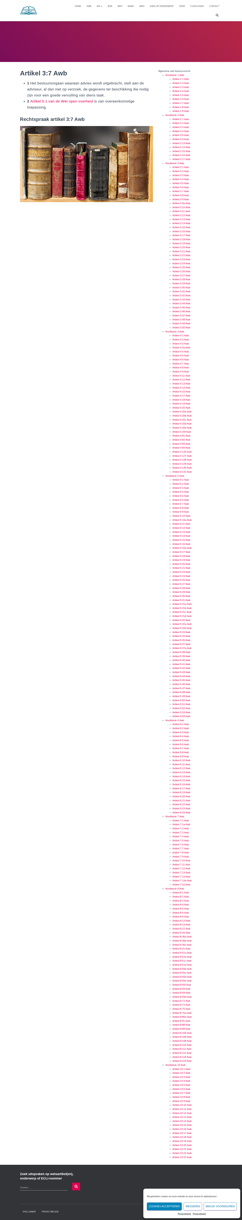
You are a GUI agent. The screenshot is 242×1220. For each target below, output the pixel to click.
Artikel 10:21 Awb (182, 1149)
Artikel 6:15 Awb (181, 780)
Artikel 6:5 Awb (180, 740)
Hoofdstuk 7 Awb (174, 816)
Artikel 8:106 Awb (182, 1036)
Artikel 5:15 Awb (181, 539)
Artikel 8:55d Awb (182, 976)
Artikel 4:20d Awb (182, 423)
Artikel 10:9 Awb (181, 1101)
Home (78, 6)
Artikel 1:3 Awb (180, 87)
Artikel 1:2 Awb (180, 83)
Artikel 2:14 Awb (181, 147)
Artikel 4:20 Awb (181, 407)
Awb (88, 6)
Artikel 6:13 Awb (181, 772)
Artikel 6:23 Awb (181, 808)
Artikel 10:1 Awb (181, 1069)
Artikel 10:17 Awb (182, 1133)
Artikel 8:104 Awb (182, 1032)
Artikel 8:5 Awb (180, 908)
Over (182, 6)
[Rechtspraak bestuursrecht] (28, 10)
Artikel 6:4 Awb (180, 736)
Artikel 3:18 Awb (181, 239)
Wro (141, 6)
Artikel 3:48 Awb (181, 319)
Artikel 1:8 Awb (180, 107)
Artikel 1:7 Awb (180, 103)
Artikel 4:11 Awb (181, 375)
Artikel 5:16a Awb (182, 547)
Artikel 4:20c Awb (182, 419)
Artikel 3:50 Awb (181, 327)
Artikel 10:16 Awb (182, 1129)
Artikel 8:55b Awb (182, 968)
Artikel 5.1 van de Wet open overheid (61, 101)
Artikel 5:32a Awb (182, 624)
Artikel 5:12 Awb (181, 527)
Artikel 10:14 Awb (182, 1121)
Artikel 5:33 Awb (181, 632)
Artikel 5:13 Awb (181, 532)
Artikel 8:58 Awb (181, 988)
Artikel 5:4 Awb (180, 491)
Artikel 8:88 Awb (181, 1024)
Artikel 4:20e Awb (182, 427)
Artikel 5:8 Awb (180, 507)
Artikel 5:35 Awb (181, 640)
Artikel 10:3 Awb (181, 1077)
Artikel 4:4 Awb (180, 351)
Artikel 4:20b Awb (182, 415)
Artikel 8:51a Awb (182, 952)
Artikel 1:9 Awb (180, 111)
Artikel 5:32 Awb (181, 620)
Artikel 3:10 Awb (181, 207)
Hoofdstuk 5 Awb (174, 475)
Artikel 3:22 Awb (181, 255)
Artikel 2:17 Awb (181, 159)
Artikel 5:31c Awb (182, 612)
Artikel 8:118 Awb (182, 1057)
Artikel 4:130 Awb (182, 467)
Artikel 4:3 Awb (180, 343)
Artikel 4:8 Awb (180, 367)
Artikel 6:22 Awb (181, 804)
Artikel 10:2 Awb (181, 1072)
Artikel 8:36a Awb (182, 936)
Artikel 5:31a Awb (182, 604)
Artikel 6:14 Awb (181, 776)
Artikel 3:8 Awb (180, 195)
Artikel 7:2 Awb (180, 828)
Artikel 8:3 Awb (180, 900)
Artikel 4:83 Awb (181, 443)
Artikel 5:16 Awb (181, 544)
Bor (110, 6)
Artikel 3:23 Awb (181, 259)
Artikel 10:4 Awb (181, 1080)
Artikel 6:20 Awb (181, 796)
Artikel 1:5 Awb (180, 95)
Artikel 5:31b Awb (182, 608)
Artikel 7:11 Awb (181, 864)
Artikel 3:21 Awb (181, 251)
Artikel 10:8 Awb (181, 1097)
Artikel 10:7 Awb (181, 1092)
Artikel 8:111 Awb (181, 1048)
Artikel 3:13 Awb (181, 219)
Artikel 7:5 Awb (180, 840)
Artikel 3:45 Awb (181, 307)
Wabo (131, 6)
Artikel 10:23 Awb (182, 1157)
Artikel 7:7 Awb (180, 848)
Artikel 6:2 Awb (180, 728)
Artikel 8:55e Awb (182, 980)
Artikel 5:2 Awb (180, 483)
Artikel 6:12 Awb (181, 768)
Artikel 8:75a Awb (182, 1012)
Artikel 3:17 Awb (181, 235)
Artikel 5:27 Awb (181, 584)
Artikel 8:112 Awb (182, 1052)
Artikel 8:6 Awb (180, 912)
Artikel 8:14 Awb (181, 924)
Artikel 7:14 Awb (181, 876)
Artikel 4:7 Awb (180, 363)
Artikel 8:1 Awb (180, 892)
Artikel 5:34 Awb (181, 636)
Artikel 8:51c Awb (182, 960)
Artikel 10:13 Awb (182, 1117)
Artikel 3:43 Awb (181, 299)
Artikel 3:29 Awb (181, 283)
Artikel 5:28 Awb (181, 588)
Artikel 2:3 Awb (180, 127)
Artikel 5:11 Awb (181, 523)
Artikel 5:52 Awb (181, 708)
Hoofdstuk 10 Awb (175, 1065)
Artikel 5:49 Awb (181, 696)
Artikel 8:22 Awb (181, 928)
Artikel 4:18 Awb (181, 399)
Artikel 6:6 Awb (180, 744)
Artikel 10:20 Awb (182, 1145)
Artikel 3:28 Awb (181, 279)
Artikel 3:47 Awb (181, 315)
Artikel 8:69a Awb (182, 996)
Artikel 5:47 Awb (181, 688)
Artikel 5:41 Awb (181, 664)
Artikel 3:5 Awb (180, 183)
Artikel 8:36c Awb (182, 944)
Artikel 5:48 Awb (181, 692)
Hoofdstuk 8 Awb (174, 888)
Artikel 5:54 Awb (181, 716)
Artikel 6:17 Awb (181, 788)
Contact (214, 6)
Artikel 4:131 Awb (182, 471)
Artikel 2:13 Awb (181, 143)
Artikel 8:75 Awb (181, 1008)
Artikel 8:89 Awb (181, 1028)
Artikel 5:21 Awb (181, 567)
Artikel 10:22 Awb (182, 1153)
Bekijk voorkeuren (220, 1206)
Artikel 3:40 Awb (181, 287)
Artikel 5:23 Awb (181, 572)
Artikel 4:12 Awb (181, 379)
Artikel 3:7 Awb (180, 191)
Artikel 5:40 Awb (181, 660)
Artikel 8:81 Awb (181, 1020)
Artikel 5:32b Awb (182, 628)
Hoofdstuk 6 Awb (174, 720)
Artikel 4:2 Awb (180, 339)
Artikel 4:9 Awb (180, 371)
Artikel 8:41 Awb (181, 948)
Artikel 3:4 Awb (180, 179)
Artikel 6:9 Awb (180, 756)
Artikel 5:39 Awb (181, 656)
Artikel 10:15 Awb (182, 1125)
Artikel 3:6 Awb (180, 187)
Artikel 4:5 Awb (180, 355)
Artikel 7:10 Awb (181, 860)
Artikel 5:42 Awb (181, 668)
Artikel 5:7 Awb (180, 503)
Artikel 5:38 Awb (181, 652)
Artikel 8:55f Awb (181, 984)
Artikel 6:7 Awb (180, 748)
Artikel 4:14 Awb (181, 387)
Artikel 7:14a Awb (182, 880)
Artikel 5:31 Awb (181, 600)
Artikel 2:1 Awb (180, 119)
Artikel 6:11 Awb (181, 764)
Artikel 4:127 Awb (182, 455)
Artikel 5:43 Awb (181, 672)
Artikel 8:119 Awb (182, 1060)
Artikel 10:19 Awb (182, 1141)
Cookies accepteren (164, 1206)
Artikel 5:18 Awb (181, 556)
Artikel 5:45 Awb (181, 680)
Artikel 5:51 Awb (181, 704)
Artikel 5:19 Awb (181, 559)
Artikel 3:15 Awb (181, 227)
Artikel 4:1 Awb (180, 335)
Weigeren (192, 1206)
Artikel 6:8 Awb (180, 752)
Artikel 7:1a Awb (181, 824)
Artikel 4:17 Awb (181, 395)
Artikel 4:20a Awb (182, 411)
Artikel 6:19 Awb (181, 792)
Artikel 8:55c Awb (182, 972)
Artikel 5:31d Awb (182, 616)
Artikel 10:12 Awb (182, 1113)
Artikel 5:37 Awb (181, 644)
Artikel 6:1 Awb (180, 724)
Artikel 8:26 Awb (181, 932)
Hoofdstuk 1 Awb (174, 75)
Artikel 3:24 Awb (181, 263)
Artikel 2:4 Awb (180, 131)
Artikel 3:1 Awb (180, 167)
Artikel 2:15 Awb (181, 151)
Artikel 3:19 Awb (181, 243)
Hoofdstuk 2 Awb (174, 115)
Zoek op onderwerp (162, 6)
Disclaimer (29, 1211)
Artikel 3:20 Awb (181, 247)
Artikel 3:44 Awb (181, 303)
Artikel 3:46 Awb (181, 311)
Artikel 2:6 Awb (180, 139)
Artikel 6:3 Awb (180, 732)
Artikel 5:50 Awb (181, 700)
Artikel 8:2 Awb (180, 896)
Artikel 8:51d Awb (182, 964)
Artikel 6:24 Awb (181, 812)
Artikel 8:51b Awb (182, 956)
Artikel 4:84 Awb (181, 447)
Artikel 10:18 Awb (182, 1137)
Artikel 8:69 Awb (181, 992)
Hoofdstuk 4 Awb (174, 331)
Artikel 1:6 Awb (180, 99)
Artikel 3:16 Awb (181, 231)
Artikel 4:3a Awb (181, 347)
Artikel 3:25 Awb (181, 267)
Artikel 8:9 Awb (180, 916)
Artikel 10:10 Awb (182, 1105)
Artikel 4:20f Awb (181, 431)
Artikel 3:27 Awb (181, 275)
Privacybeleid (184, 1214)
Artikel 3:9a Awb (181, 203)
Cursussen (197, 6)
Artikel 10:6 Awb (181, 1089)
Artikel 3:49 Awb (181, 323)
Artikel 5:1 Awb (180, 479)
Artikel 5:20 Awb (181, 564)
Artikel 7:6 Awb (180, 844)
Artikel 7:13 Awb (181, 872)
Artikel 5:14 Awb (181, 535)
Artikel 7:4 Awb (180, 836)
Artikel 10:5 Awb (181, 1085)
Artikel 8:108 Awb (182, 1040)
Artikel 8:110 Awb (182, 1045)
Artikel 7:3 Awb (180, 832)
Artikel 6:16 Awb (181, 784)
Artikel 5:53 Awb (181, 712)
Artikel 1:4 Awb (180, 91)
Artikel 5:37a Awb (182, 648)
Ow (99, 6)
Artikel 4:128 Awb (182, 459)
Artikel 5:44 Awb (181, 676)
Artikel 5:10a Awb (182, 519)
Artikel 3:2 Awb (180, 171)
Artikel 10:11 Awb (182, 1109)
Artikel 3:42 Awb (181, 295)
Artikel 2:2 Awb (180, 123)
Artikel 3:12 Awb (181, 215)
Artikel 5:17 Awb (181, 552)
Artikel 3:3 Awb (180, 175)
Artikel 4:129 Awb (182, 463)
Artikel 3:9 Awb (180, 199)
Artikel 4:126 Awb (182, 451)
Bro (120, 6)
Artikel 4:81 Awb (181, 435)
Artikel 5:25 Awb (181, 579)
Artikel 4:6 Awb (180, 359)
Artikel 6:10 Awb (181, 760)
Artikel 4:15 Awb (181, 391)
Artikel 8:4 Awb (180, 904)
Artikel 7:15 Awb (181, 884)
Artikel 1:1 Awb (180, 79)
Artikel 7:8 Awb (180, 852)
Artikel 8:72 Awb (181, 1000)
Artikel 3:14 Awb (181, 223)
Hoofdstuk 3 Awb (174, 163)
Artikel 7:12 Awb (181, 868)
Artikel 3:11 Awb (181, 211)
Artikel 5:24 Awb (181, 576)
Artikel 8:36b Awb (182, 940)
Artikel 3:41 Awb (181, 291)
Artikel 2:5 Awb (180, 135)
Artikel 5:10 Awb (181, 515)
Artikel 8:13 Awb (181, 920)
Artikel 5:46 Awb (181, 684)
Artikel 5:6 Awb (180, 499)
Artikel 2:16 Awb (181, 155)
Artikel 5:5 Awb (180, 495)
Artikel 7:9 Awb (180, 856)
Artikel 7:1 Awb (180, 820)
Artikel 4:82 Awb (181, 439)
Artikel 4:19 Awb (181, 403)
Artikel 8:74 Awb (181, 1004)
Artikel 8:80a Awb (182, 1016)
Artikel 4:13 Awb (181, 383)
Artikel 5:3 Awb (180, 487)
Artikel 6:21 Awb (181, 800)
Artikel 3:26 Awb (181, 271)
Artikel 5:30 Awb (181, 596)
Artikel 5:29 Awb (181, 592)
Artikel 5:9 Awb (180, 511)
